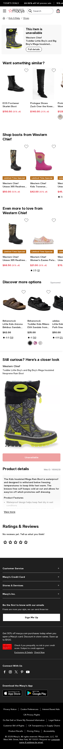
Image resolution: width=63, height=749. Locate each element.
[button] (31, 414)
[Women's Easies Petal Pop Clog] (43, 234)
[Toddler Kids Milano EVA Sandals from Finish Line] (39, 303)
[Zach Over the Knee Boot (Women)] (43, 84)
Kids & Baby (14, 18)
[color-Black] (30, 343)
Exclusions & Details (23, 652)
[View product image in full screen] (7, 445)
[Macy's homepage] (4, 18)
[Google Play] (37, 693)
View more (9, 511)
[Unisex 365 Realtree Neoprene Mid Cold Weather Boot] (16, 234)
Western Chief (34, 37)
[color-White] (40, 343)
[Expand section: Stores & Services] (31, 585)
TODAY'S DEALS (11, 3)
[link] (16, 107)
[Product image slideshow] (31, 414)
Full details (34, 49)
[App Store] (12, 693)
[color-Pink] (35, 343)
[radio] (60, 117)
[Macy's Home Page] (16, 11)
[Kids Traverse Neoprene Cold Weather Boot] (43, 160)
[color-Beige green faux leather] (60, 117)
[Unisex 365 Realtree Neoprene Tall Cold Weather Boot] (16, 160)
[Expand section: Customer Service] (31, 568)
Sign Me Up (31, 617)
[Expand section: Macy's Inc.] (31, 594)
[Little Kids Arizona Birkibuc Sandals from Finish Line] (14, 303)
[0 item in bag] (58, 11)
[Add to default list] (26, 70)
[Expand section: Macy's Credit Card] (31, 577)
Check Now (39, 652)
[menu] (4, 11)
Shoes (26, 18)
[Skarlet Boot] (16, 84)
